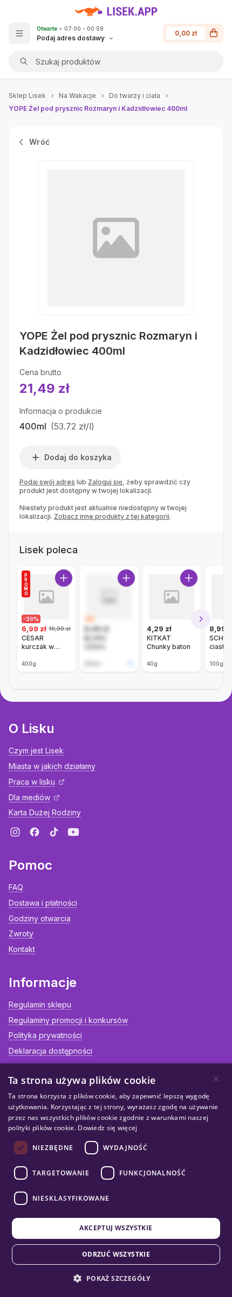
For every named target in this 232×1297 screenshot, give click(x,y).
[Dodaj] (63, 578)
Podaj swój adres (47, 482)
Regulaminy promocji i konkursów (68, 1020)
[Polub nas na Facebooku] (34, 832)
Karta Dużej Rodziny (45, 812)
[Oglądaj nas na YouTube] (73, 832)
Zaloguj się (105, 482)
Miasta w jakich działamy (52, 766)
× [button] (216, 1078)
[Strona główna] (116, 11)
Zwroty (21, 933)
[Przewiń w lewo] (31, 619)
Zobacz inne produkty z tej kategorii (111, 516)
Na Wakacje (77, 95)
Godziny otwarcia (40, 918)
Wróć (39, 141)
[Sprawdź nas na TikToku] (53, 832)
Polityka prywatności (45, 1035)
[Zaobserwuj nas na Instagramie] (15, 832)
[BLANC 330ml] (109, 619)
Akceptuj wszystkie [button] (115, 1227)
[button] (115, 1278)
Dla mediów (29, 797)
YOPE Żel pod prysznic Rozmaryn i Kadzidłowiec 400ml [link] (98, 108)
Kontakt (22, 949)
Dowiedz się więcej (107, 1127)
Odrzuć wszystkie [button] (116, 1254)
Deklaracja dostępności (50, 1050)
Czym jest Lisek (36, 750)
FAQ (16, 887)
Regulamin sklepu (40, 1004)
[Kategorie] (19, 33)
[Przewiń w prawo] (200, 619)
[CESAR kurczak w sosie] (46, 619)
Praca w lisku (32, 781)
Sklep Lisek (27, 95)
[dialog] (116, 1180)
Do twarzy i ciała (134, 95)
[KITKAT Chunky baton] (171, 619)
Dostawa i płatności (43, 902)
